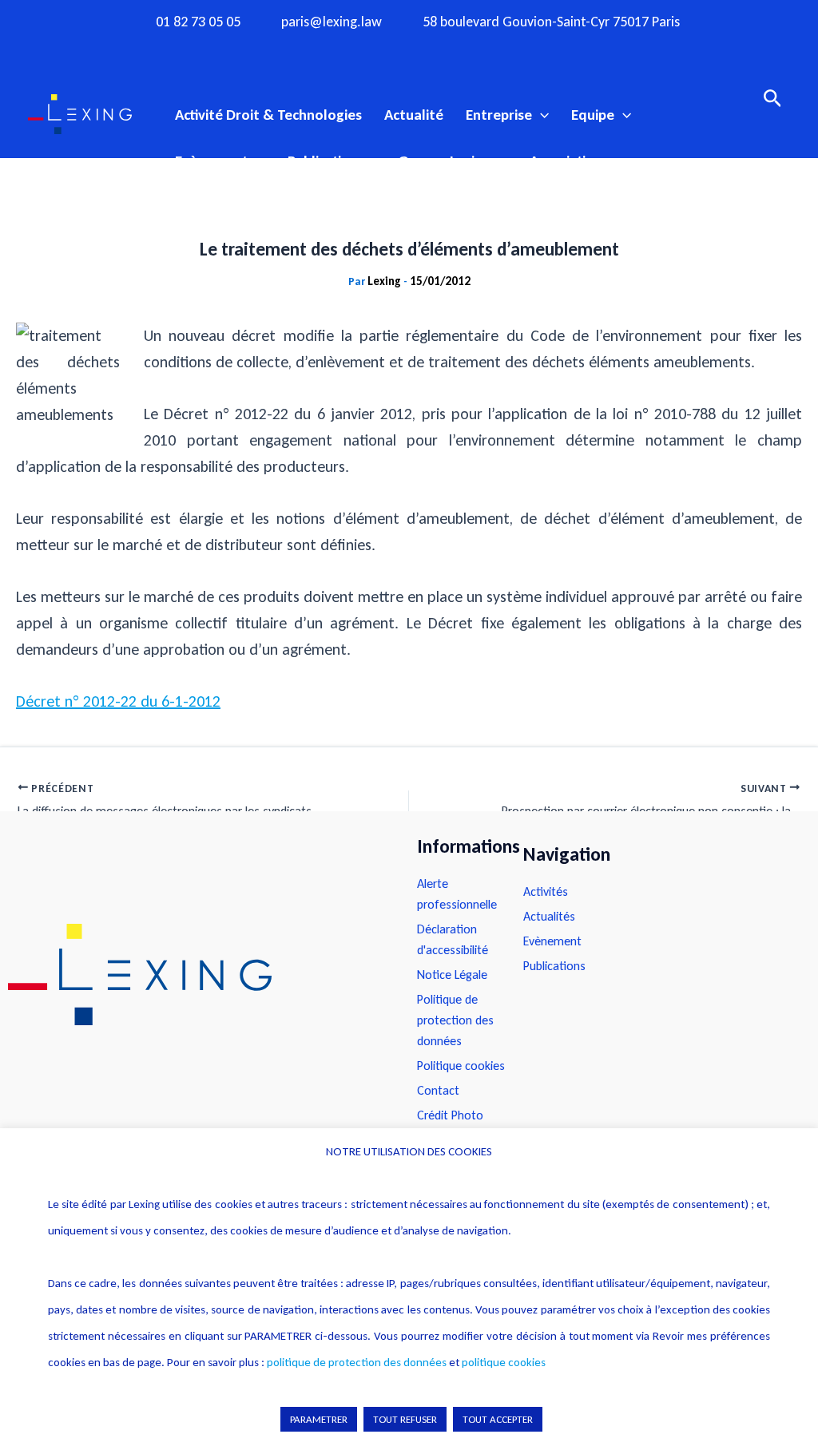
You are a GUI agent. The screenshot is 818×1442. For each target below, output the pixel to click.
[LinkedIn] (471, 50)
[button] (540, 115)
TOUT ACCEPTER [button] (498, 1419)
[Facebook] (346, 50)
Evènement (211, 161)
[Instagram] (378, 50)
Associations (569, 161)
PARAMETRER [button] (318, 1419)
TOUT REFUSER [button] (405, 1419)
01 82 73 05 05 (198, 22)
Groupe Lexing (444, 161)
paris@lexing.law (331, 22)
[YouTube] (440, 50)
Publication (323, 161)
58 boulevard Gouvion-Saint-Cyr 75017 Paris (551, 22)
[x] (409, 50)
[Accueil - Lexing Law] (196, 975)
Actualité (413, 114)
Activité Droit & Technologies (268, 114)
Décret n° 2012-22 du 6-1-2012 (118, 701)
